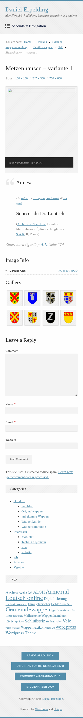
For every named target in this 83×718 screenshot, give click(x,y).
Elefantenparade (16, 604)
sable (24, 198)
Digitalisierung (55, 598)
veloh (8, 627)
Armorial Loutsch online (37, 594)
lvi (74, 610)
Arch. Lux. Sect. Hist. (31, 224)
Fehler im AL (61, 603)
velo (24, 547)
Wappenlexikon (32, 627)
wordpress (66, 626)
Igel (53, 610)
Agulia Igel (25, 592)
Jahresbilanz (64, 610)
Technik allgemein (33, 542)
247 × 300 (38, 78)
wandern (16, 627)
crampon (39, 198)
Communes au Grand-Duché (40, 676)
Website (11, 440)
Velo (67, 621)
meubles (27, 506)
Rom (21, 621)
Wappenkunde (31, 521)
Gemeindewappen (28, 609)
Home (27, 42)
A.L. (44, 244)
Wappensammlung (33, 526)
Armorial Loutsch (40, 655)
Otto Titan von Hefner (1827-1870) (40, 665)
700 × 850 (55, 78)
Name (11, 404)
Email (11, 422)
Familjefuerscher (39, 604)
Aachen (12, 592)
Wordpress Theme (21, 633)
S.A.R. (20, 234)
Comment (12, 351)
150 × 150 (21, 78)
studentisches (54, 621)
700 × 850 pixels (67, 270)
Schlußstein (35, 621)
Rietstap (12, 621)
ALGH (39, 592)
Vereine (19, 567)
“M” (60, 47)
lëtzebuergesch (14, 616)
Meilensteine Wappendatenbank (45, 615)
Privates (19, 562)
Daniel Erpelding (26, 9)
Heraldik (42, 42)
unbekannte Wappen (35, 516)
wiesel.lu (50, 627)
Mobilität (27, 537)
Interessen (20, 531)
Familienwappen (43, 47)
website (26, 552)
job (16, 557)
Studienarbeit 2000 (40, 686)
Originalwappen (32, 511)
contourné (52, 198)
